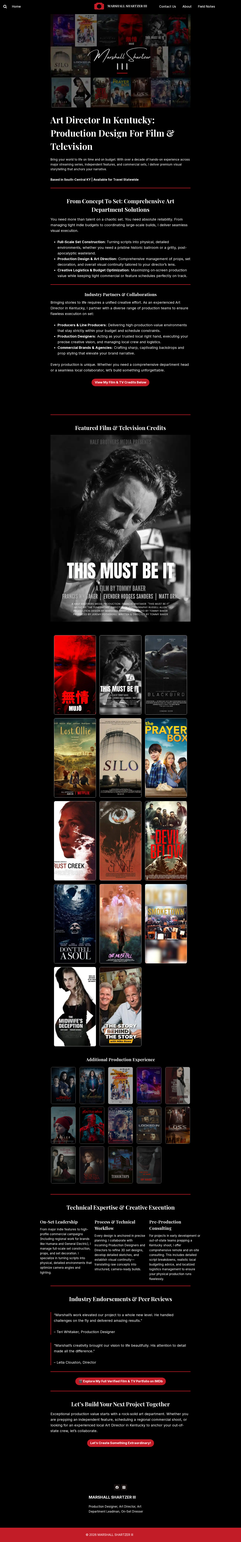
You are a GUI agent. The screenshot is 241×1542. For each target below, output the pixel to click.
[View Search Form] (3, 7)
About (187, 6)
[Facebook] (117, 1487)
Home (16, 6)
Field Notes (206, 6)
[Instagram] (124, 1487)
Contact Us (167, 6)
